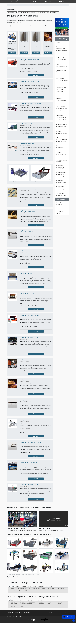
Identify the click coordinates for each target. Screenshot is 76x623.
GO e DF (38, 600)
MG (12, 600)
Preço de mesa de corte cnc (61, 52)
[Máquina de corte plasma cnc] (12, 36)
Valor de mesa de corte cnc (61, 50)
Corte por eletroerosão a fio (33, 12)
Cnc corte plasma (59, 93)
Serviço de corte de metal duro (61, 127)
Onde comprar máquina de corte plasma (61, 67)
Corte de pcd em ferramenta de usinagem (61, 161)
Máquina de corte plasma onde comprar (61, 63)
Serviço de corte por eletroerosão (60, 130)
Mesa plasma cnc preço (60, 73)
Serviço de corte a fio (60, 174)
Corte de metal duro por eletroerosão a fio (61, 179)
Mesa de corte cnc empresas (61, 48)
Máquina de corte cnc (60, 82)
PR (20, 600)
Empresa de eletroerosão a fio (61, 155)
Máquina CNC (58, 202)
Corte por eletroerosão (60, 122)
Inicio (34, 1)
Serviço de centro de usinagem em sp (60, 190)
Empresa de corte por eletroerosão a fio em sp (61, 171)
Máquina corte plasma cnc (61, 104)
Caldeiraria (58, 213)
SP (17, 600)
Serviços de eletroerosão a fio (61, 144)
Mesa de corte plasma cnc (61, 87)
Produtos (47, 1)
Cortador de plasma (60, 78)
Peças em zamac (59, 209)
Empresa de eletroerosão (61, 158)
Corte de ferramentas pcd (12, 12)
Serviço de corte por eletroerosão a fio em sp (61, 168)
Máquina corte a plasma (61, 96)
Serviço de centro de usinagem (60, 187)
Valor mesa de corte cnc (54, 12)
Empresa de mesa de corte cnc (61, 45)
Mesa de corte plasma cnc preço (61, 71)
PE (28, 600)
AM (41, 600)
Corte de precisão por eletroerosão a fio (60, 164)
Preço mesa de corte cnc (61, 55)
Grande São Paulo (41, 586)
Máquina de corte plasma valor (61, 60)
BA (31, 600)
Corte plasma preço (60, 89)
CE (34, 600)
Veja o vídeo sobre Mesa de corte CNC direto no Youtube (51, 530)
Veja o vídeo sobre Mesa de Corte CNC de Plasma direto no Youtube (22, 530)
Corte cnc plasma (59, 110)
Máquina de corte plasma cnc (62, 80)
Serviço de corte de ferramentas (59, 148)
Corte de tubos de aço (60, 193)
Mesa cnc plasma (59, 91)
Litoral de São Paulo (49, 586)
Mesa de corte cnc (59, 98)
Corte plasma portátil (60, 106)
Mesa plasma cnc (59, 115)
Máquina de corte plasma (61, 76)
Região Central (11, 586)
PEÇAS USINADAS (59, 211)
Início (50, 612)
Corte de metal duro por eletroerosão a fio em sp (61, 183)
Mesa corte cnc (59, 42)
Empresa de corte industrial (23, 12)
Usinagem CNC (59, 204)
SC (23, 600)
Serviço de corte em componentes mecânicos (61, 136)
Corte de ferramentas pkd (61, 119)
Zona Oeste (24, 586)
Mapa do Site (64, 612)
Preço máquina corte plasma (61, 108)
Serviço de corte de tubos (44, 12)
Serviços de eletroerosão (61, 141)
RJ (9, 600)
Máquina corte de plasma (61, 85)
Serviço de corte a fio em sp (61, 176)
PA (44, 600)
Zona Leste (34, 586)
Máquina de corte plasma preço (61, 101)
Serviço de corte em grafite (61, 133)
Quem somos (62, 1)
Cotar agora (12, 52)
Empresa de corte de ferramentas (60, 151)
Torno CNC (58, 206)
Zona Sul (29, 586)
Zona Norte (18, 586)
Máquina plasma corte (60, 113)
